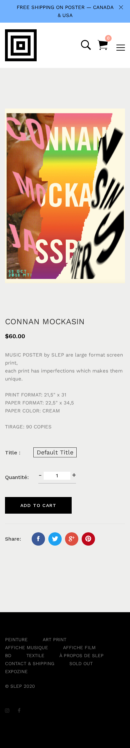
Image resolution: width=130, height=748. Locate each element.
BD (8, 655)
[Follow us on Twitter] (55, 539)
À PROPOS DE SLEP (81, 655)
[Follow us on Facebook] (38, 539)
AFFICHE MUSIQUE (26, 647)
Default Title (55, 452)
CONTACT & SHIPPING (29, 663)
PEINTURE (16, 639)
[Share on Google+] (71, 539)
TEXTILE (35, 655)
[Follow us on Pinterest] (88, 539)
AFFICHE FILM (79, 647)
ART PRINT (54, 639)
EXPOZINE (16, 671)
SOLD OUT (81, 663)
